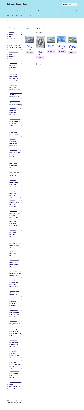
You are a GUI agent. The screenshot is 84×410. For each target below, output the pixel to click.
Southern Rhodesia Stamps (15, 318)
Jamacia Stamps (13, 206)
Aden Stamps (12, 60)
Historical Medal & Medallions (15, 47)
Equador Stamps (13, 150)
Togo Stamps (13, 353)
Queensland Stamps (14, 286)
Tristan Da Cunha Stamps (15, 364)
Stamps (13, 20)
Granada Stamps (13, 177)
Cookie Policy (33, 10)
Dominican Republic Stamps (16, 147)
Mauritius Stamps (13, 239)
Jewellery (10, 49)
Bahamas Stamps (13, 74)
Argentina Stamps (14, 67)
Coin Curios (11, 41)
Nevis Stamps (13, 253)
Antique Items (11, 32)
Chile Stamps (12, 125)
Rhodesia (12, 288)
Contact (26, 10)
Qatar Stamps (13, 284)
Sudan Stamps (13, 335)
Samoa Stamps (13, 301)
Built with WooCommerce (17, 402)
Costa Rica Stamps (14, 134)
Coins (10, 43)
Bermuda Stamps (13, 85)
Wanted (32, 15)
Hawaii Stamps (13, 189)
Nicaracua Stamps (14, 264)
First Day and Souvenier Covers (15, 45)
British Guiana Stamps (14, 96)
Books (10, 36)
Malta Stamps (13, 236)
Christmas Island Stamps (15, 130)
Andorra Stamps (13, 63)
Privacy (47, 10)
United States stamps (14, 371)
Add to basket (30, 52)
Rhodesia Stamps (13, 294)
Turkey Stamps (13, 368)
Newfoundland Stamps (14, 262)
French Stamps (13, 161)
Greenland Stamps (14, 182)
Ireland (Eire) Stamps (14, 202)
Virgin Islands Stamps (14, 377)
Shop (22, 15)
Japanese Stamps (13, 211)
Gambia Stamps (13, 163)
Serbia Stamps (13, 305)
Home (8, 10)
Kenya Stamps (13, 215)
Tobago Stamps (13, 351)
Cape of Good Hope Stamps (15, 119)
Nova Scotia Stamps (14, 275)
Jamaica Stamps (13, 208)
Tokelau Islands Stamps (15, 355)
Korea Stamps (13, 221)
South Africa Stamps (14, 312)
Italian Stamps (13, 204)
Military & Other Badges (13, 52)
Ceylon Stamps (13, 123)
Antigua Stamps (13, 65)
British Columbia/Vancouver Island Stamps (16, 93)
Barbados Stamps (13, 76)
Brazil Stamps (13, 87)
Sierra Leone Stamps (14, 307)
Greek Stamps (13, 180)
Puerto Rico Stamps (14, 282)
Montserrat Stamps (14, 241)
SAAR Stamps (13, 299)
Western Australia (13, 380)
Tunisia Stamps (13, 366)
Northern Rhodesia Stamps (15, 273)
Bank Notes (11, 34)
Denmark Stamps (13, 143)
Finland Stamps (13, 156)
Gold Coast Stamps (14, 175)
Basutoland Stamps (14, 78)
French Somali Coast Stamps (16, 159)
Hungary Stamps (13, 193)
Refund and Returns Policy (13, 15)
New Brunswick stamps (14, 255)
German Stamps (13, 165)
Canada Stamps (13, 116)
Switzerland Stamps (14, 342)
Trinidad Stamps (13, 362)
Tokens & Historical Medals (14, 386)
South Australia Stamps (15, 314)
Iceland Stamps (13, 195)
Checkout (19, 10)
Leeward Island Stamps (15, 225)
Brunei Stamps (13, 110)
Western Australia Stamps (15, 382)
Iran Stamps (12, 200)
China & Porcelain (12, 38)
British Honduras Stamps (15, 98)
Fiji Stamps (12, 154)
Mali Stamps (12, 234)
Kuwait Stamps (13, 223)
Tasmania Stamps (14, 346)
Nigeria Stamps (13, 269)
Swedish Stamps (13, 340)
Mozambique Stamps (14, 245)
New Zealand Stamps (14, 260)
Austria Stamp (13, 71)
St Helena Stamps (13, 329)
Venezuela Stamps (14, 373)
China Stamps (13, 128)
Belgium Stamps (13, 83)
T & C (27, 15)
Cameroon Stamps (14, 114)
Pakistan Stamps (13, 277)
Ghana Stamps (13, 167)
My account (40, 10)
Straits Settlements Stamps (16, 333)
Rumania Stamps (13, 296)
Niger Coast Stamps (14, 266)
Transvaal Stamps (14, 357)
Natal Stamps (13, 247)
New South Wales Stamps (15, 257)
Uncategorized (12, 388)
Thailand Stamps (13, 349)
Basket (13, 10)
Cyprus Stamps (13, 139)
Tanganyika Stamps (14, 344)
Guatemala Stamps (14, 186)
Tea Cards (11, 384)
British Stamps (13, 108)
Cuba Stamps (13, 136)
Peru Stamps (12, 280)
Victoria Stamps (13, 375)
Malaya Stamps (13, 232)
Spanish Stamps (13, 321)
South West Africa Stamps (15, 316)
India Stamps (13, 197)
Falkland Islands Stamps (15, 152)
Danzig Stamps (13, 141)
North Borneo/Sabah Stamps (16, 271)
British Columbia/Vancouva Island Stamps (15, 90)
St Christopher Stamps (14, 326)
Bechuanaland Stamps (14, 80)
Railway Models (12, 56)
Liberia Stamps (13, 227)
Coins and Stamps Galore (17, 4)
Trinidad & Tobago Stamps (15, 360)
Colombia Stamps (13, 132)
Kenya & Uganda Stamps (15, 213)
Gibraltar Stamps (13, 170)
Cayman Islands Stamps (15, 121)
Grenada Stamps (13, 184)
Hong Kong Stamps (14, 191)
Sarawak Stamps (13, 303)
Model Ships (11, 54)
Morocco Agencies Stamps (15, 243)
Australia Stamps (13, 69)
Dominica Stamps (13, 145)
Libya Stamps (13, 230)
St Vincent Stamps (14, 331)
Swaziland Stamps (14, 337)
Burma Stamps (13, 112)
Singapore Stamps (14, 310)
